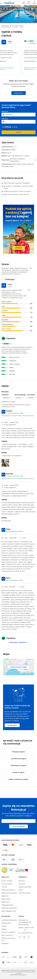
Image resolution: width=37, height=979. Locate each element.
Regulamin (5, 896)
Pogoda (4, 926)
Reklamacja (5, 902)
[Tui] (31, 962)
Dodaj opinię (18, 93)
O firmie (4, 887)
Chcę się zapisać (18, 826)
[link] (9, 2)
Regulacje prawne (7, 905)
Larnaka (15, 27)
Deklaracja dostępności (9, 908)
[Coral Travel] (9, 957)
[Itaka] (3, 962)
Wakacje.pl (5, 25)
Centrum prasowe (24, 893)
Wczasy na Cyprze (18, 752)
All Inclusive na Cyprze (18, 765)
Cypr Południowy (6, 27)
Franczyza (21, 884)
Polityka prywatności (8, 890)
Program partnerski (24, 887)
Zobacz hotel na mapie (18, 667)
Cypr (21, 25)
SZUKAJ (18, 132)
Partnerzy (21, 881)
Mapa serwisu (6, 899)
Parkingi (4, 929)
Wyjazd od (5, 111)
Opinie (11, 25)
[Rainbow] (14, 962)
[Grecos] (31, 957)
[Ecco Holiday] (20, 957)
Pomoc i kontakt (7, 881)
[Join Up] (14, 957)
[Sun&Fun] (26, 962)
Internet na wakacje (8, 932)
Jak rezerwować (7, 884)
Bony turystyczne (7, 935)
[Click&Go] (20, 962)
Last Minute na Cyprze (18, 759)
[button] (3, 14)
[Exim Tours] (26, 957)
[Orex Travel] (9, 962)
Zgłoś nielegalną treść (9, 911)
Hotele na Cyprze (18, 772)
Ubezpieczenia (6, 923)
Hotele (17, 25)
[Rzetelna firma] (21, 860)
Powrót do (5, 118)
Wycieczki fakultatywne (9, 920)
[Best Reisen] (3, 957)
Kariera (20, 890)
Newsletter (5, 943)
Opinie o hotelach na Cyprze (18, 779)
